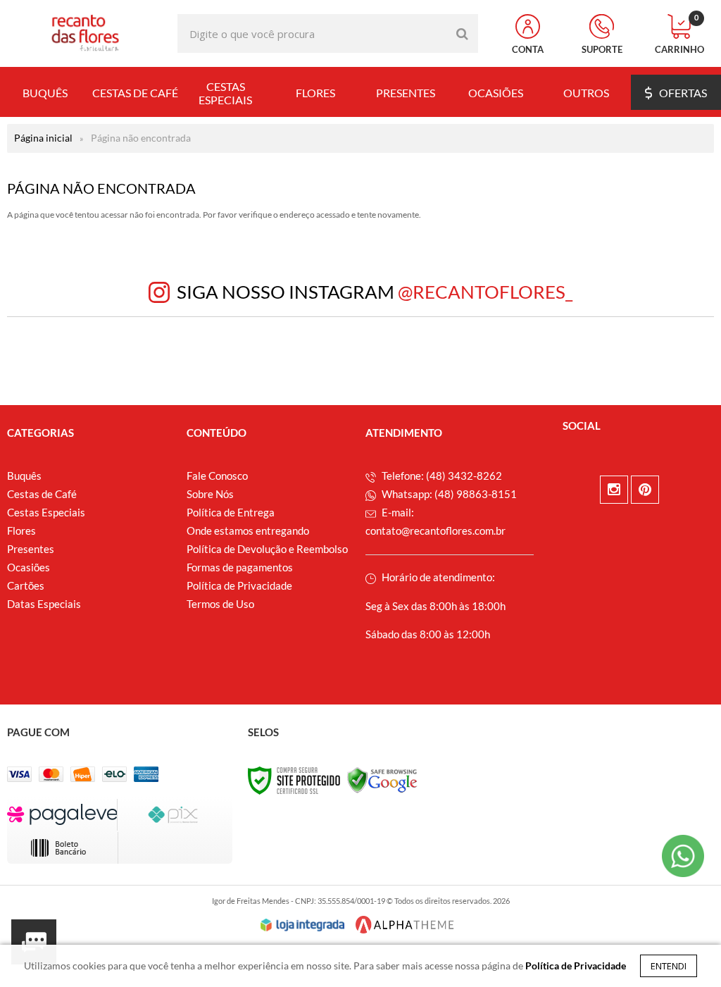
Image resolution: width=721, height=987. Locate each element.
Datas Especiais (44, 603)
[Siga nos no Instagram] (614, 490)
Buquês (24, 475)
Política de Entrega (231, 512)
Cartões (25, 585)
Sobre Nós (210, 494)
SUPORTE (602, 49)
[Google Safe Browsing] (382, 779)
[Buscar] (462, 33)
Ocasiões (28, 567)
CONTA (528, 49)
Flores (21, 530)
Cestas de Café (42, 494)
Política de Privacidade (239, 585)
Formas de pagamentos (240, 567)
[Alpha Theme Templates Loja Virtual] (405, 924)
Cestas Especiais (46, 512)
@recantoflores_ (485, 291)
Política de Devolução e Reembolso (267, 548)
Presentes (30, 548)
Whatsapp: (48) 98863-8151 (448, 494)
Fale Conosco (217, 475)
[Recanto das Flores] (85, 33)
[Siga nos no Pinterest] (645, 490)
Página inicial (43, 138)
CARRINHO (679, 34)
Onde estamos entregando (248, 530)
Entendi (668, 966)
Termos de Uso (220, 603)
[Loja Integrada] (303, 925)
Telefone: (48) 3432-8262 (441, 475)
